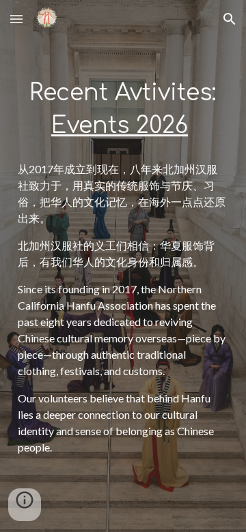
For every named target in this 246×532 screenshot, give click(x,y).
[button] (16, 19)
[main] (123, 109)
